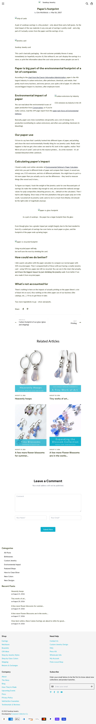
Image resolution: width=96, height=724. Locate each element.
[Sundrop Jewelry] (48, 3)
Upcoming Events (8, 691)
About (4, 677)
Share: (17, 309)
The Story (5, 680)
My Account (54, 658)
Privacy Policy (7, 698)
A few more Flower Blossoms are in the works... (65, 454)
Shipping (5, 662)
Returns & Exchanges (10, 665)
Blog (3, 684)
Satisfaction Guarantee (10, 701)
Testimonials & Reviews (11, 704)
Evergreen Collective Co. (19, 714)
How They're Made (9, 687)
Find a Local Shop (56, 662)
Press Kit (53, 651)
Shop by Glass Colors (10, 658)
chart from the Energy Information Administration (47, 77)
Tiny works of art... (59, 398)
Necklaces (6, 644)
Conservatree (38, 107)
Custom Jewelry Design (59, 644)
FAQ (51, 648)
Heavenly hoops (23, 398)
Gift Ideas (5, 651)
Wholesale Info (56, 655)
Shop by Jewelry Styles (11, 655)
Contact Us (54, 641)
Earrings (5, 641)
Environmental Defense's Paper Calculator (62, 167)
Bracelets (5, 648)
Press (4, 694)
